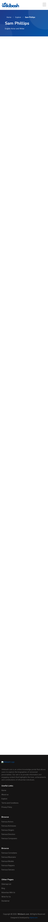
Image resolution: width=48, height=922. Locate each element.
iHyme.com (34, 918)
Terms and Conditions (9, 803)
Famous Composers (9, 838)
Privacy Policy (6, 807)
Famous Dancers (8, 870)
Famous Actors (7, 822)
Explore (18, 17)
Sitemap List (6, 884)
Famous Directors (8, 834)
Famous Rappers (8, 865)
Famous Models (7, 861)
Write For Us (6, 897)
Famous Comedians (9, 853)
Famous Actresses (8, 826)
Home (9, 17)
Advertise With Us (8, 892)
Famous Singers (7, 830)
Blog (3, 888)
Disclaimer (5, 901)
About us (4, 794)
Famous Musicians (8, 857)
